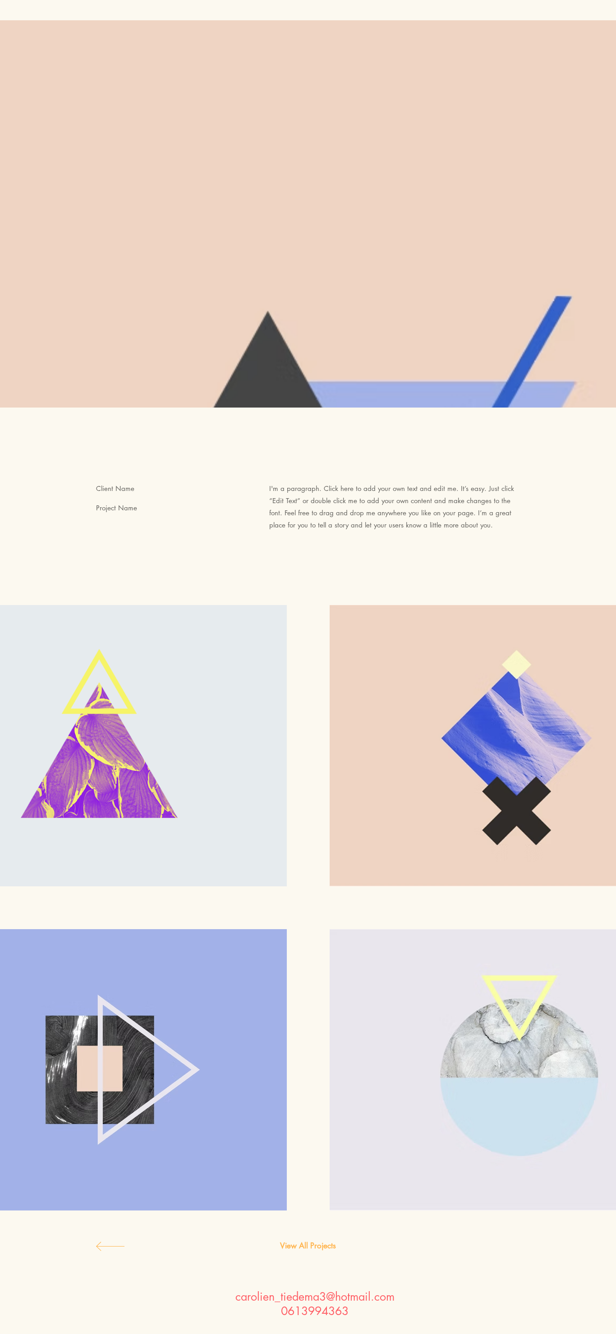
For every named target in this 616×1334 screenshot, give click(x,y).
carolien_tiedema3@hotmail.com (315, 1296)
